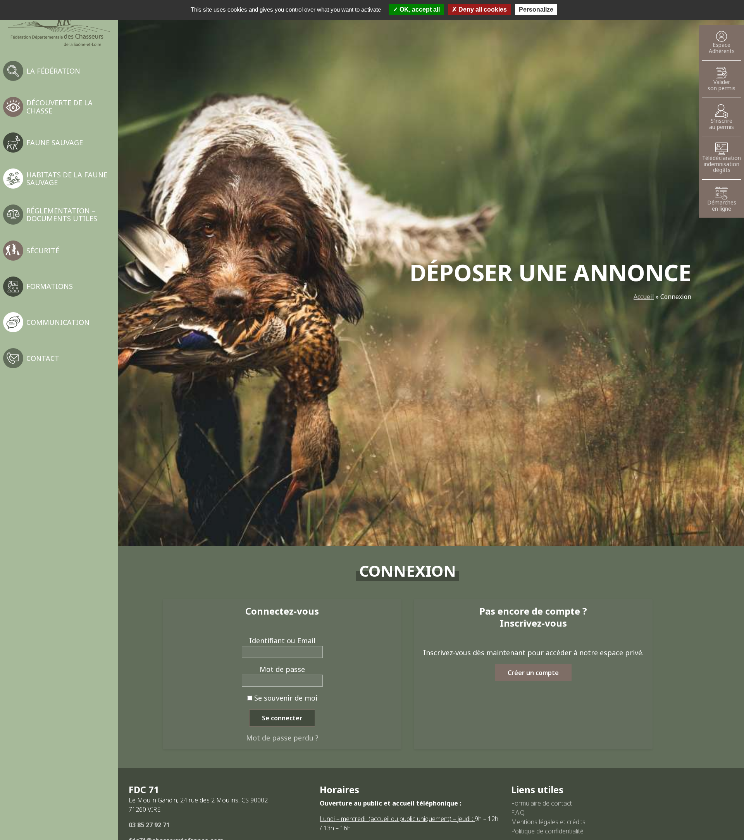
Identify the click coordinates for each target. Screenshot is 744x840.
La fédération (53, 71)
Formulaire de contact (541, 803)
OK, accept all (419, 9)
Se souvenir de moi (284, 698)
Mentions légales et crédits (548, 822)
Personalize (536, 9)
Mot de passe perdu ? (282, 737)
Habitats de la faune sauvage (66, 178)
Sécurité (42, 250)
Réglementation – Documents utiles (61, 214)
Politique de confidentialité (547, 831)
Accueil (644, 296)
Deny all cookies (482, 9)
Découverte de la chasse (59, 106)
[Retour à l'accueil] (59, 26)
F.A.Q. (518, 812)
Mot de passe (282, 669)
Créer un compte (533, 672)
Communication (58, 322)
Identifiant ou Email (282, 640)
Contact (42, 358)
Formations (49, 286)
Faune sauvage (54, 142)
